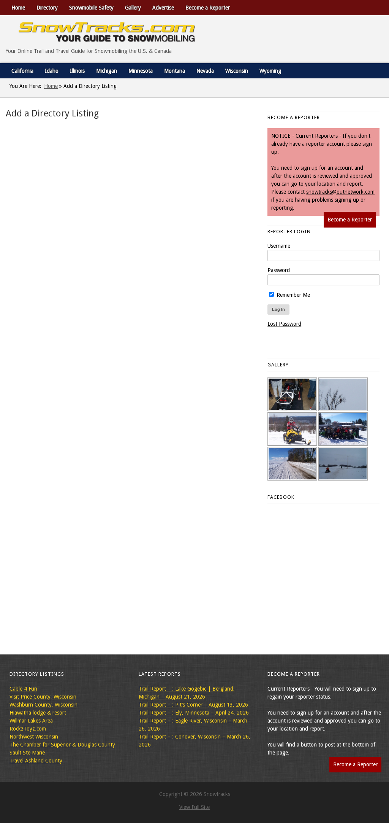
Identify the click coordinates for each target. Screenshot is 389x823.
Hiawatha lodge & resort (37, 713)
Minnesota (140, 71)
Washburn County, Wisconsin (43, 705)
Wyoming (270, 71)
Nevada (205, 71)
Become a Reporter (207, 8)
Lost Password (284, 324)
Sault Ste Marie (27, 753)
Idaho (52, 71)
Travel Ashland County (35, 761)
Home (18, 8)
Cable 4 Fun (23, 689)
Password (278, 270)
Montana (174, 71)
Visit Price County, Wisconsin (42, 697)
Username (278, 246)
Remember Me (292, 295)
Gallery (133, 8)
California (22, 71)
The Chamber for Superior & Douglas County (62, 745)
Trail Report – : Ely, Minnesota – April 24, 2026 (194, 713)
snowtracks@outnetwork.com (340, 192)
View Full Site (194, 807)
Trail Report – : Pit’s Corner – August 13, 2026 (193, 705)
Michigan (106, 71)
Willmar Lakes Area (31, 721)
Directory (47, 8)
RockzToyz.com (27, 729)
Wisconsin (236, 71)
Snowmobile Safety (91, 8)
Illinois (77, 71)
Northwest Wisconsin (33, 737)
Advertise (163, 8)
